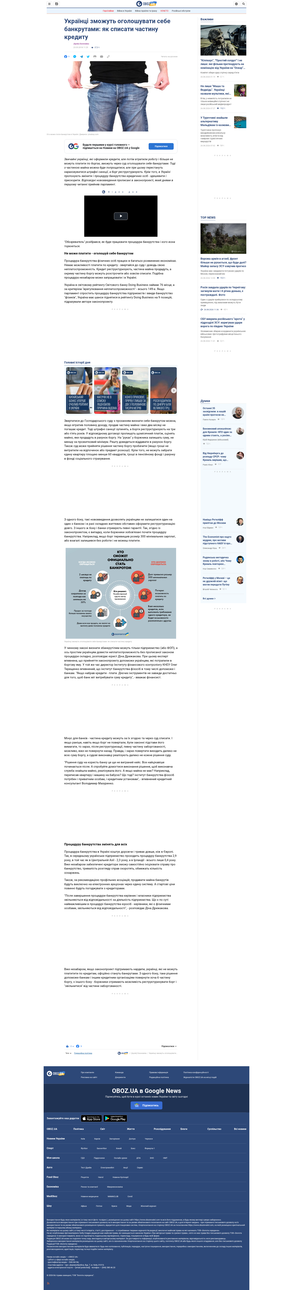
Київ (83, 1139)
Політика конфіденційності (196, 1072)
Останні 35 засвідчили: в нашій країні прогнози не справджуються (214, 412)
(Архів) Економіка (81, 44)
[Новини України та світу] (123, 1054)
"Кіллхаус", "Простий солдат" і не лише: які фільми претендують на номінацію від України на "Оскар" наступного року (222, 64)
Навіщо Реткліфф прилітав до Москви (214, 521)
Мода (128, 1206)
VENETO (164, 11)
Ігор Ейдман (208, 528)
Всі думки (208, 598)
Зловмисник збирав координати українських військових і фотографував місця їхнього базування (223, 334)
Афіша (84, 1206)
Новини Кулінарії (120, 1177)
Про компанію (87, 1072)
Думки (205, 401)
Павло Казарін (209, 420)
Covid (130, 1196)
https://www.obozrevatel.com (147, 1220)
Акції (125, 1167)
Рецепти (85, 1177)
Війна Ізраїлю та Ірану (146, 11)
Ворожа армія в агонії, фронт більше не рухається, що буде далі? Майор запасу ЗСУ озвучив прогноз (223, 262)
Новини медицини (89, 1196)
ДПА (138, 1158)
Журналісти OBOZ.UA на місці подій (200, 1077)
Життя (131, 1129)
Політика (78, 1129)
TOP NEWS (208, 217)
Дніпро (132, 1139)
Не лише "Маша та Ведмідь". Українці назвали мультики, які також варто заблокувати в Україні (215, 90)
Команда (119, 1072)
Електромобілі (107, 1167)
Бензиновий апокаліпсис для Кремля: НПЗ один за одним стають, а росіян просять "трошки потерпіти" (217, 432)
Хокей (119, 1148)
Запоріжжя (114, 1139)
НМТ (165, 1158)
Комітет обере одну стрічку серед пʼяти (220, 72)
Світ (102, 1129)
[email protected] (82, 1267)
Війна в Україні (124, 11)
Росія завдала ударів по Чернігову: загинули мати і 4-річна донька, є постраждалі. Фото (223, 291)
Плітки (99, 1206)
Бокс (133, 1148)
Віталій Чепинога (210, 589)
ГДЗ (83, 1158)
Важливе (207, 19)
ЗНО (152, 1158)
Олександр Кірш (210, 548)
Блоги (184, 1129)
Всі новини (240, 1129)
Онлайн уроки (120, 1158)
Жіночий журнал (148, 1206)
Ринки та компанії (89, 1187)
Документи (120, 1077)
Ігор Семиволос (209, 569)
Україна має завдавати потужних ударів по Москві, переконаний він (222, 272)
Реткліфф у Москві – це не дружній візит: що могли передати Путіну (216, 581)
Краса (114, 1206)
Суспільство (214, 1129)
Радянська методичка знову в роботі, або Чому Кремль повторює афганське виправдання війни (217, 561)
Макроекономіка (115, 1187)
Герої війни (108, 11)
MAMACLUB (113, 1196)
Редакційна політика (83, 1053)
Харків (97, 1139)
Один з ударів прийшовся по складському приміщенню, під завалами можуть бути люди (221, 302)
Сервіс (140, 1167)
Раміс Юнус (208, 465)
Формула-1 (150, 1148)
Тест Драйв (86, 1167)
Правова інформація (158, 1072)
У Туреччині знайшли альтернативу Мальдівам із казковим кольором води (216, 121)
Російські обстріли (181, 11)
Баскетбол (102, 1148)
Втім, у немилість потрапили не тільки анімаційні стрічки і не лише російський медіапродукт (216, 101)
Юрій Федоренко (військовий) (215, 440)
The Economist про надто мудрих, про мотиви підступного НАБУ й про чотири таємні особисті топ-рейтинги (217, 540)
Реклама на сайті (89, 1077)
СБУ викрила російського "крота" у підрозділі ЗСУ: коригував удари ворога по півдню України (223, 322)
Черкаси (149, 1139)
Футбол (84, 1148)
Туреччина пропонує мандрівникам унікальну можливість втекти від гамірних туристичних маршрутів (213, 136)
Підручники (99, 1158)
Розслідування (162, 1129)
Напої (100, 1177)
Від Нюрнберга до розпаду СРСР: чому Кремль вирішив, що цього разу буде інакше (216, 457)
